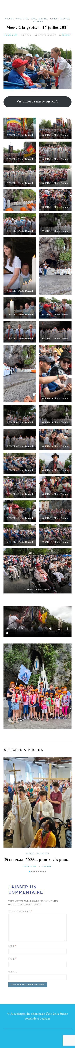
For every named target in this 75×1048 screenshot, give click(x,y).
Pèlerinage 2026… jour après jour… (37, 860)
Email (11, 959)
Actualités (22, 19)
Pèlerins (38, 21)
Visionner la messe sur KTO (37, 101)
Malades (64, 19)
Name (11, 946)
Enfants (43, 19)
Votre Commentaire (19, 911)
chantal (66, 35)
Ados (33, 19)
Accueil (9, 19)
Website (12, 972)
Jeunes (54, 19)
